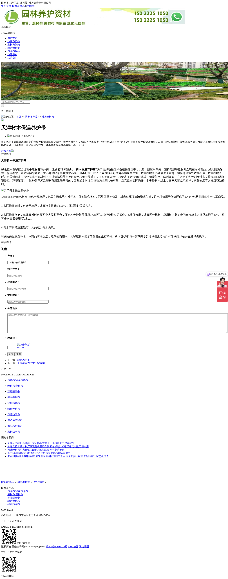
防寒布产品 (13, 41)
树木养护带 (23, 360)
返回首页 (6, 6)
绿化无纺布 (13, 408)
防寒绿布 (12, 54)
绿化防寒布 (13, 403)
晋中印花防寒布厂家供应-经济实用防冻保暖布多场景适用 (38, 453)
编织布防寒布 (14, 426)
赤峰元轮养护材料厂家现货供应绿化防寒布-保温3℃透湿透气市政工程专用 (48, 446)
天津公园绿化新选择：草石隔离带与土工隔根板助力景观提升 (40, 443)
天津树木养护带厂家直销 (31, 363)
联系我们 (31, 6)
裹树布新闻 (13, 44)
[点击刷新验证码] (24, 345)
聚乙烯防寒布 (14, 420)
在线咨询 (6, 151)
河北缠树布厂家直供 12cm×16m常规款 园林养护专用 (36, 449)
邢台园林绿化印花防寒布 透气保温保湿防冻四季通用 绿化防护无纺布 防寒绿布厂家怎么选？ (58, 456)
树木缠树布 (48, 116)
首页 (18, 116)
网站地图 (84, 546)
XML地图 (73, 546)
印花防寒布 (13, 414)
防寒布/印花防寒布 (17, 380)
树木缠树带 (13, 48)
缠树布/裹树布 (15, 385)
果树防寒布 (13, 431)
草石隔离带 (13, 391)
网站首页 (12, 38)
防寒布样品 (18, 6)
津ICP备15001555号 (56, 546)
